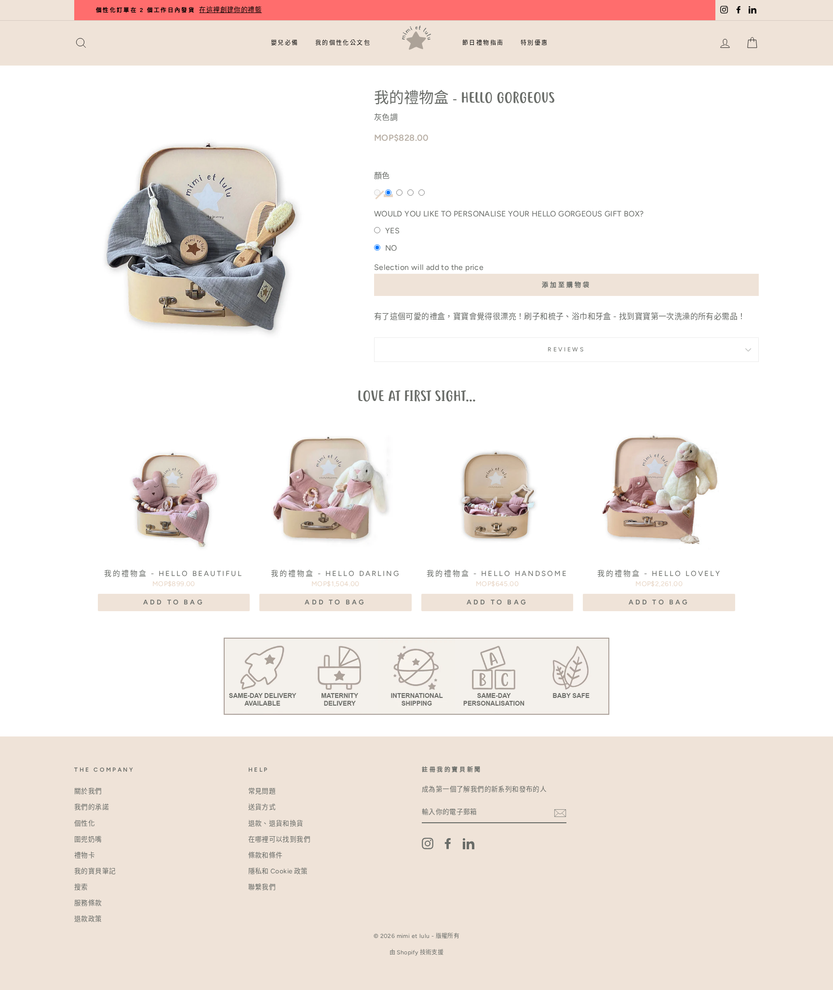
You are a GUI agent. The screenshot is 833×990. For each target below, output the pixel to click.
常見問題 (262, 791)
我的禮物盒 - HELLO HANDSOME (497, 573)
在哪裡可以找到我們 (279, 839)
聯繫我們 (262, 887)
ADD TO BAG (173, 602)
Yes (392, 230)
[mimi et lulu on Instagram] (427, 843)
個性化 (84, 823)
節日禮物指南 (483, 43)
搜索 (81, 887)
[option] (436, 10)
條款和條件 (265, 855)
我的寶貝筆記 (95, 871)
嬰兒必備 (285, 43)
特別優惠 (535, 43)
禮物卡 (84, 855)
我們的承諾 (91, 807)
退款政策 (88, 919)
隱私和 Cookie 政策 (278, 871)
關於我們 (88, 791)
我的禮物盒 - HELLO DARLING (335, 573)
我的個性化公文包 (343, 43)
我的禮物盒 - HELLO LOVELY (659, 573)
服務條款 (88, 903)
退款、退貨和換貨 (276, 823)
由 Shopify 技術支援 (417, 952)
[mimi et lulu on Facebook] (448, 843)
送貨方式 (262, 807)
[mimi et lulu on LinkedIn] (468, 843)
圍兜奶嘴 (88, 839)
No (391, 248)
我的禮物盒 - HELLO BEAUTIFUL (173, 573)
